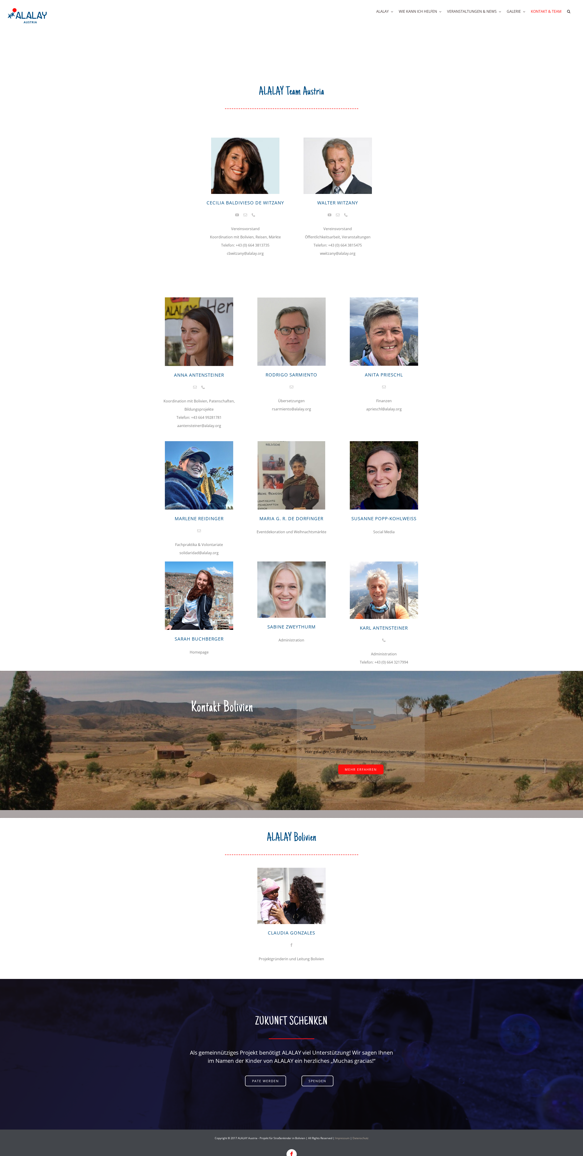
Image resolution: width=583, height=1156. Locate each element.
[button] (568, 11)
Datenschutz (360, 1138)
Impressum (342, 1138)
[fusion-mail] (245, 215)
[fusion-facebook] (291, 945)
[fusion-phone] (253, 215)
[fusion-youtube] (237, 215)
